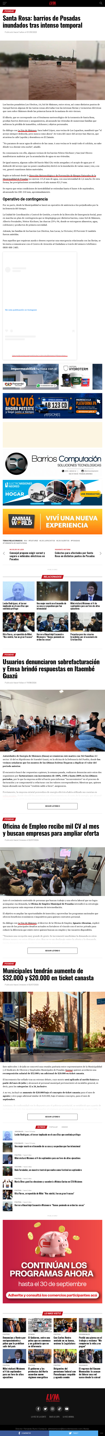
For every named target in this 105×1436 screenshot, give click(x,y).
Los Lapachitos (47, 541)
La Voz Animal (68, 1416)
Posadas (76, 541)
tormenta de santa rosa (15, 543)
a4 (26, 541)
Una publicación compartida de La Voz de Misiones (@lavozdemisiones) (42, 355)
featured (34, 541)
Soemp (69, 1069)
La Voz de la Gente (38, 1416)
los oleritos (63, 541)
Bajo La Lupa (54, 1416)
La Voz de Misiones (27, 130)
